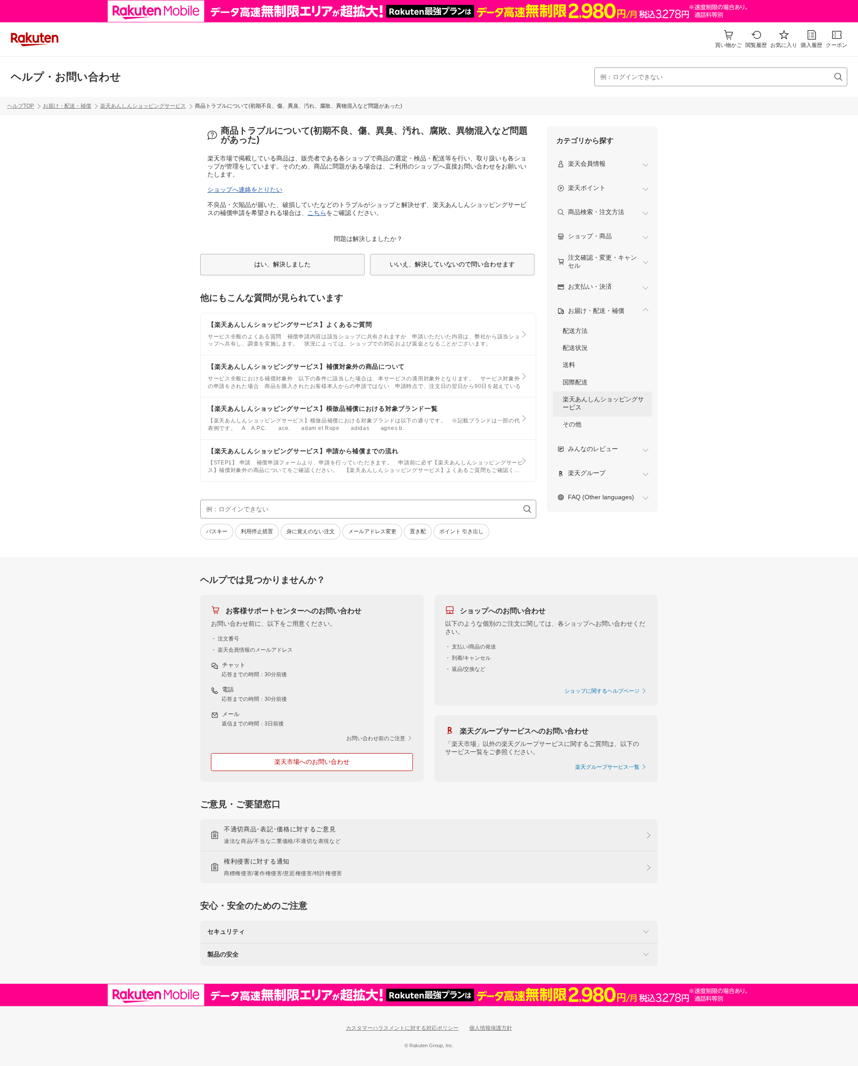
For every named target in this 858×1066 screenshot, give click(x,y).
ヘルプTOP (20, 106)
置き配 (418, 531)
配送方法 (575, 330)
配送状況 (575, 347)
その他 (572, 424)
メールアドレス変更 (372, 531)
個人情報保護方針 (490, 1028)
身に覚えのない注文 (310, 531)
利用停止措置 (257, 531)
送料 (569, 364)
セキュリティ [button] (226, 931)
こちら (316, 212)
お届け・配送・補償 (67, 106)
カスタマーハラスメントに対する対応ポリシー (402, 1028)
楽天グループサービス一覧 (608, 767)
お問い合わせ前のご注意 (376, 738)
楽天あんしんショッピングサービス (143, 106)
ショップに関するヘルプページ (602, 691)
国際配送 (575, 382)
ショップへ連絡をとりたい (244, 189)
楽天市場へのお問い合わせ (311, 761)
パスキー (216, 531)
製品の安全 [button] (223, 954)
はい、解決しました (282, 264)
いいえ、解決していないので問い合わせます (452, 264)
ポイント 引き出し (461, 531)
